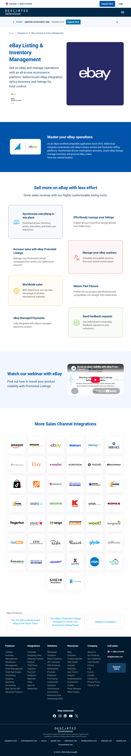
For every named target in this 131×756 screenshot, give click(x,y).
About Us (92, 652)
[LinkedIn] (65, 716)
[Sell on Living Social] (114, 523)
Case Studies (93, 662)
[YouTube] (71, 716)
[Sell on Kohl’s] (114, 503)
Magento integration (105, 621)
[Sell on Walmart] (75, 445)
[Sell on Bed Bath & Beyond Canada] (36, 561)
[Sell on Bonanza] (17, 561)
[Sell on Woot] (94, 523)
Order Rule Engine (13, 672)
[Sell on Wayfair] (55, 464)
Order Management (14, 668)
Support (71, 675)
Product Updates (74, 659)
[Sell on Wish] (94, 503)
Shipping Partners (35, 659)
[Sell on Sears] (36, 503)
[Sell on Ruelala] (55, 542)
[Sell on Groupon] (55, 503)
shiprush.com (106, 741)
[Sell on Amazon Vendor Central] (36, 445)
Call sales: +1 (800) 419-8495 (20, 4)
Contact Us (92, 678)
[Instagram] (60, 716)
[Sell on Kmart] (75, 503)
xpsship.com (121, 741)
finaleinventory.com (89, 741)
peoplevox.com (11, 741)
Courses (71, 665)
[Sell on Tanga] (55, 523)
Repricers (31, 678)
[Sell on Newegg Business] (17, 503)
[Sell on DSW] (36, 542)
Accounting (10, 685)
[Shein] (55, 581)
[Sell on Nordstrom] (75, 464)
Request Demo (107, 4)
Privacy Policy (94, 682)
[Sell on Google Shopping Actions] (17, 464)
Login (120, 4)
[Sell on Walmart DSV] (94, 445)
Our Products (93, 655)
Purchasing (10, 675)
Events (91, 672)
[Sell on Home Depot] (36, 484)
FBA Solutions (53, 665)
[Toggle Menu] (122, 12)
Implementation (74, 678)
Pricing (91, 665)
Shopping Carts (34, 655)
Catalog (8, 652)
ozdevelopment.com (29, 741)
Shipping (9, 678)
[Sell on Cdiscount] (55, 561)
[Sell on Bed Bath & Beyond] (75, 484)
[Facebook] (54, 716)
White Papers (73, 692)
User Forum (72, 672)
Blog (69, 652)
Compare (71, 655)
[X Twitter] (76, 716)
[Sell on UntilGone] (114, 561)
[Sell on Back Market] (114, 464)
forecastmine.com (65, 745)
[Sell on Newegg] (114, 484)
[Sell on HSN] (94, 561)
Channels (31, 652)
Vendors (31, 662)
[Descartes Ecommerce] (65, 730)
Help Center (72, 662)
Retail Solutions (54, 659)
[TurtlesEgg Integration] (75, 581)
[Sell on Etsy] (36, 464)
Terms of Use (93, 685)
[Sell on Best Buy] (94, 484)
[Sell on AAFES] (75, 561)
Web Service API (12, 688)
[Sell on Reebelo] (94, 464)
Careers (91, 675)
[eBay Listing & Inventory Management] (55, 445)
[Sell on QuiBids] (17, 542)
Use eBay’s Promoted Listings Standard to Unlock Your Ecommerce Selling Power (65, 621)
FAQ (89, 668)
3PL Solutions (53, 662)
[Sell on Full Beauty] (114, 542)
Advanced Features (14, 692)
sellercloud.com (71, 741)
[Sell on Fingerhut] (17, 523)
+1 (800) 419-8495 (117, 652)
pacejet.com (55, 741)
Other (29, 682)
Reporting (9, 682)
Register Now (73, 22)
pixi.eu (43, 741)
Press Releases (74, 688)
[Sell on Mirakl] (114, 445)
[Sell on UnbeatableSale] (75, 523)
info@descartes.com (115, 657)
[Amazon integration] (17, 445)
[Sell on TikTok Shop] (17, 484)
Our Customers (94, 659)
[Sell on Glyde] (94, 542)
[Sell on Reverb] (75, 542)
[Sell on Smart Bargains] (36, 523)
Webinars (71, 668)
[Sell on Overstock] (55, 484)
